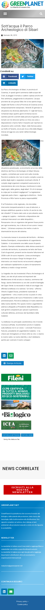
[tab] (11, 435)
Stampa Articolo (13, 363)
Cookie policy (22, 604)
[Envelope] (11, 356)
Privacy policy (21, 601)
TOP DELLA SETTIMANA (11, 435)
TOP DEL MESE (27, 435)
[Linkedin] (4, 356)
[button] (5, 13)
